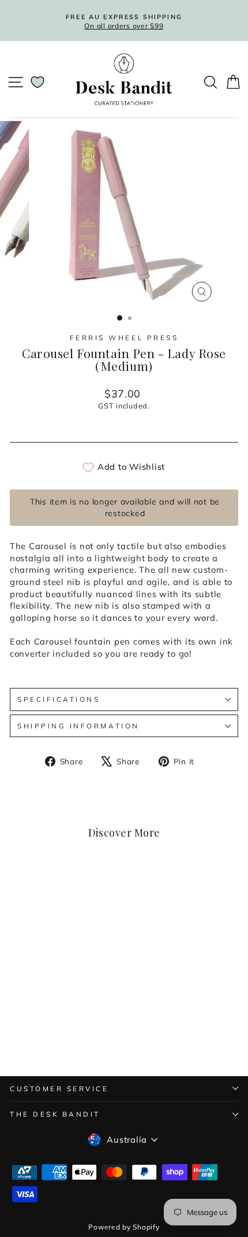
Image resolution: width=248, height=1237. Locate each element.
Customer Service (59, 1088)
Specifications (58, 699)
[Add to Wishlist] (83, 892)
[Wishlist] (37, 82)
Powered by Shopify (123, 1227)
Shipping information (78, 725)
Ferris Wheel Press (124, 337)
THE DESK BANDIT (55, 1114)
